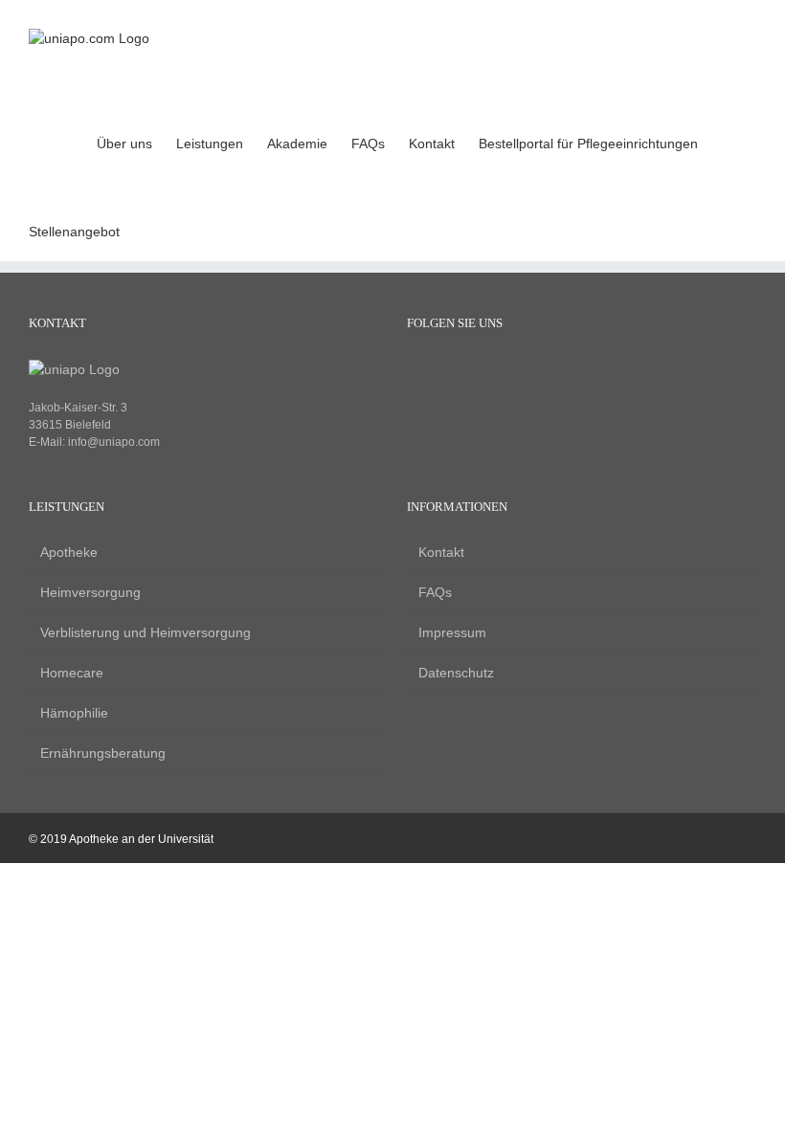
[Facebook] (416, 371)
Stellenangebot (74, 231)
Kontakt (441, 552)
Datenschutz (456, 672)
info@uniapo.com (114, 442)
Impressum (452, 632)
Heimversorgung (90, 592)
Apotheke (69, 552)
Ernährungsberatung (103, 753)
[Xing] (481, 371)
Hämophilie (74, 712)
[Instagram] (448, 371)
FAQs (435, 592)
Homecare (71, 672)
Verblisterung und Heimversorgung (145, 632)
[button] (727, 141)
